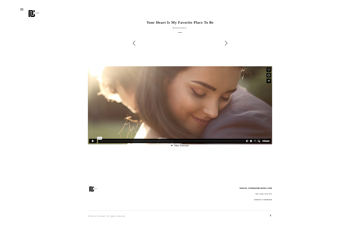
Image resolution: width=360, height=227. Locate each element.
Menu (22, 9)
